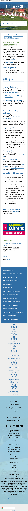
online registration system (11, 92)
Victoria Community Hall (9, 315)
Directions (5, 256)
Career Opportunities (14, 433)
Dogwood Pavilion (7, 284)
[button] (25, 23)
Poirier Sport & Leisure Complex (11, 301)
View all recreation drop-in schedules (12, 100)
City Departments (18, 34)
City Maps (14, 456)
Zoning (14, 440)
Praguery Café (13, 59)
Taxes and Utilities (14, 438)
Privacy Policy (14, 476)
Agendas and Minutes (14, 447)
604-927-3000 (17, 420)
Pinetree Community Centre (10, 294)
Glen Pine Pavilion (7, 287)
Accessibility (14, 472)
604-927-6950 (10, 259)
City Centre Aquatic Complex (10, 280)
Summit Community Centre (10, 308)
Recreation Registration (18, 36)
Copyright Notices (14, 474)
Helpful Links (14, 444)
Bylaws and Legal (14, 454)
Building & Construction (14, 449)
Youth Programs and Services (10, 319)
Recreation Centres (8, 37)
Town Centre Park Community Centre (11, 38)
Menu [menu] (4, 3)
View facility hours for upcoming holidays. (13, 81)
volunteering (15, 211)
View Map (16, 247)
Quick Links (14, 431)
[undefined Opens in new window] (14, 229)
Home (4, 34)
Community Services (8, 36)
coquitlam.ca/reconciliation (14, 498)
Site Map (14, 467)
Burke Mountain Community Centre (12, 273)
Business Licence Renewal (14, 451)
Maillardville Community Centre (11, 291)
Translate (12, 510)
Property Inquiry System (14, 435)
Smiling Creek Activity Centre (11, 305)
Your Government (9, 34)
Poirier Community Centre (10, 298)
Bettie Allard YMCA (8, 270)
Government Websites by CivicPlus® (14, 478)
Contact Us (7, 241)
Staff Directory (14, 458)
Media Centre (14, 469)
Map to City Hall (14, 411)
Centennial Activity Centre (10, 277)
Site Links (14, 463)
